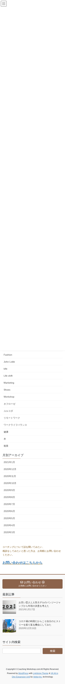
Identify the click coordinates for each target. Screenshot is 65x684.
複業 (6, 446)
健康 (6, 432)
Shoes (7, 389)
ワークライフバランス (15, 425)
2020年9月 (9, 490)
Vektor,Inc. (37, 677)
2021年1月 (9, 462)
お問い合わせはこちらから (22, 562)
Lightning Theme (40, 673)
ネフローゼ (9, 404)
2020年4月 (9, 525)
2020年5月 (9, 518)
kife (5, 368)
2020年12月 (10, 469)
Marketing (9, 382)
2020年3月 (9, 532)
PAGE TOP (60, 661)
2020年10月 (10, 483)
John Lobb (9, 361)
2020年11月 (10, 476)
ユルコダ (8, 411)
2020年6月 (9, 511)
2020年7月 (9, 504)
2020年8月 (9, 497)
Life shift (8, 375)
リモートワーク (12, 418)
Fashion (8, 354)
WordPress (23, 673)
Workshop (9, 396)
